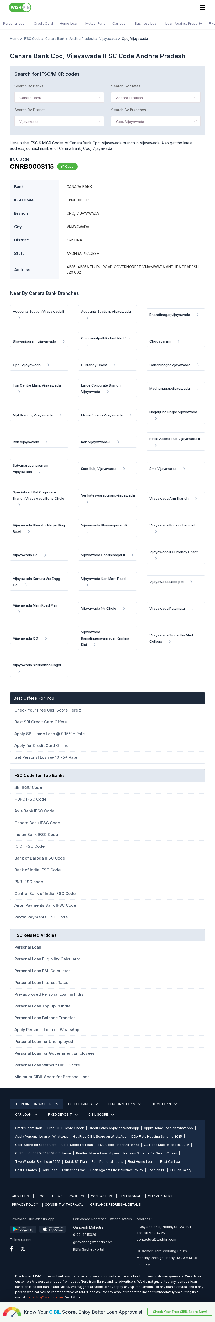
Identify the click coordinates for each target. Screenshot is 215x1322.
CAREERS (76, 1196)
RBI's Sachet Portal (88, 1249)
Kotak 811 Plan (76, 1162)
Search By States (126, 86)
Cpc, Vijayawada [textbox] (130, 121)
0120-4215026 (84, 1234)
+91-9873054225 (151, 1233)
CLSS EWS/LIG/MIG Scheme (49, 1153)
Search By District (29, 110)
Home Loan (69, 23)
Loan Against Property (183, 23)
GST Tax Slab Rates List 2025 (166, 1145)
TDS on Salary (180, 1170)
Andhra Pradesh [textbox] (129, 98)
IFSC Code (32, 39)
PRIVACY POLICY (25, 1205)
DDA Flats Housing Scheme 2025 (156, 1136)
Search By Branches (128, 110)
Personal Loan (15, 23)
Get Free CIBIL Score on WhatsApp (100, 1136)
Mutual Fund (95, 23)
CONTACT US (101, 1196)
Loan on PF (156, 1170)
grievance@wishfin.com (93, 1242)
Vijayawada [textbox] (29, 121)
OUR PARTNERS (160, 1196)
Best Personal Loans (107, 1162)
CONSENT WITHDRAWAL (64, 1205)
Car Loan (120, 23)
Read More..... (74, 1297)
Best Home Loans (141, 1162)
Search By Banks (29, 86)
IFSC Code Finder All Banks (118, 1145)
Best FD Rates (26, 1170)
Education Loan (74, 1170)
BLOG (40, 1196)
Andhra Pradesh (82, 39)
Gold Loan (49, 1170)
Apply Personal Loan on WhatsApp (41, 1136)
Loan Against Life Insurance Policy (116, 1170)
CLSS (19, 1153)
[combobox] (59, 97)
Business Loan (147, 23)
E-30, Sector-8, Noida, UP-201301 (164, 1227)
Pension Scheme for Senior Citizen (150, 1153)
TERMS (57, 1196)
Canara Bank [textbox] (30, 98)
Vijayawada (108, 39)
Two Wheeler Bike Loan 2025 (37, 1162)
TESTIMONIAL (130, 1196)
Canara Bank (55, 39)
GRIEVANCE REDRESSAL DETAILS (115, 1205)
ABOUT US (20, 1196)
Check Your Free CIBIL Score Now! (180, 1312)
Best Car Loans (172, 1162)
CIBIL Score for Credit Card (36, 1145)
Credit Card (43, 23)
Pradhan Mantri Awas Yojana (97, 1153)
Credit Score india (29, 1128)
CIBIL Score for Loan (77, 1145)
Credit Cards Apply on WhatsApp (114, 1128)
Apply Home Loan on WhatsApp (168, 1128)
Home (14, 39)
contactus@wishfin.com (156, 1239)
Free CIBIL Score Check (65, 1128)
